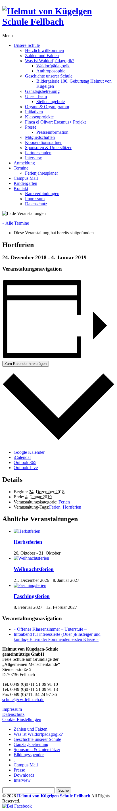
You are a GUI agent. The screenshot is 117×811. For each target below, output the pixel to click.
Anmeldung (24, 162)
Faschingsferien (32, 596)
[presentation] (27, 531)
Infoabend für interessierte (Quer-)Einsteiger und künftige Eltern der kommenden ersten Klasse (57, 637)
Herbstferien (28, 542)
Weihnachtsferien (34, 569)
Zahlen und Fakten (42, 55)
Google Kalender (29, 452)
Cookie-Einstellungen (21, 719)
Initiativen (34, 111)
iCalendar (22, 457)
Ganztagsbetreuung (42, 91)
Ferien (64, 501)
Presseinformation (52, 132)
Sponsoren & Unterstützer (48, 147)
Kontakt (21, 188)
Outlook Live (26, 467)
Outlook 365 (25, 462)
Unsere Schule (27, 45)
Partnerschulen (38, 152)
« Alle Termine (15, 223)
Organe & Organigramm (47, 106)
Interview (33, 157)
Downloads (24, 775)
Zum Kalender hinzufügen (26, 363)
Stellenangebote (50, 101)
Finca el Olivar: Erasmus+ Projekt (55, 122)
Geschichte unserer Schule (48, 76)
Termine (21, 168)
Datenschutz (36, 203)
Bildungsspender (29, 754)
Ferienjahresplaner (41, 173)
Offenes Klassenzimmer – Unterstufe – (50, 629)
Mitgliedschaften (40, 137)
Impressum (35, 198)
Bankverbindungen (42, 193)
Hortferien (72, 507)
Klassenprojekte (39, 116)
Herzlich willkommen (44, 50)
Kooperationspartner (43, 142)
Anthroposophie (50, 70)
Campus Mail (26, 178)
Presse (30, 127)
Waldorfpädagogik (53, 65)
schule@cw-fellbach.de (23, 699)
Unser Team (36, 96)
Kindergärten (25, 183)
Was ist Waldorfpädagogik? (49, 60)
